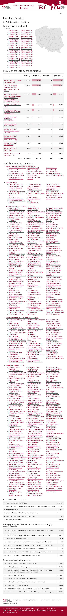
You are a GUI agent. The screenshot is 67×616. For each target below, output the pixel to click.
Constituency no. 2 (14, 32)
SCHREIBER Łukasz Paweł (53, 384)
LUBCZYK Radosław (33, 327)
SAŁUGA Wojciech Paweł (53, 234)
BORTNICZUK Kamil (14, 398)
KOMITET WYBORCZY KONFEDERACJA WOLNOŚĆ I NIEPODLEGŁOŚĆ (12, 112)
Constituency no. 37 (26, 58)
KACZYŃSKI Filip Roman (34, 374)
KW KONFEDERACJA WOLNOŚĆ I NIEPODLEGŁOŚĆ (20, 166)
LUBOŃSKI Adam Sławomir (35, 329)
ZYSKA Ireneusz (50, 492)
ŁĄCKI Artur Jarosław (33, 257)
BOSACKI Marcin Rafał (15, 223)
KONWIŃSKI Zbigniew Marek (35, 223)
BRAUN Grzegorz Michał (16, 173)
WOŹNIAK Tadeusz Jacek (53, 477)
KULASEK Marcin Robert (34, 184)
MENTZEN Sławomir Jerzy (16, 179)
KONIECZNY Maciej (14, 197)
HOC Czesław (12, 490)
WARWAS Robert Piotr (52, 446)
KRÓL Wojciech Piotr (33, 235)
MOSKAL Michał (32, 462)
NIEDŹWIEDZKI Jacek (33, 292)
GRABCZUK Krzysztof (15, 277)
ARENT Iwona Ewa (14, 380)
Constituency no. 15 (14, 56)
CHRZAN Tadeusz (14, 416)
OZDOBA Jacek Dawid (33, 475)
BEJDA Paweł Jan (13, 323)
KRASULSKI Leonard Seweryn (35, 406)
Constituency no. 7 (14, 41)
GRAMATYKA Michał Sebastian (17, 341)
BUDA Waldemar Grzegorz (16, 402)
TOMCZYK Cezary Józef (53, 277)
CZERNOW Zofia (13, 234)
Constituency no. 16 (14, 58)
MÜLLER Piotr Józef (33, 470)
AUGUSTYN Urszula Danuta (16, 212)
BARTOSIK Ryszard (14, 385)
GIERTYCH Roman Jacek (15, 265)
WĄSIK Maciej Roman (52, 453)
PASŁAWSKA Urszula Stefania (35, 349)
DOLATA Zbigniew (14, 444)
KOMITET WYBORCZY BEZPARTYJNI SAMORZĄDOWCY (10, 118)
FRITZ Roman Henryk (15, 177)
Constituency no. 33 (26, 51)
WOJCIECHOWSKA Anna (53, 303)
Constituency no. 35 (26, 54)
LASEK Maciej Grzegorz (34, 248)
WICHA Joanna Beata (52, 191)
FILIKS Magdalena (14, 241)
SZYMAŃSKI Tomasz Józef (53, 270)
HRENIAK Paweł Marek (33, 367)
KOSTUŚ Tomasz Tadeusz (34, 224)
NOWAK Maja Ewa (32, 336)
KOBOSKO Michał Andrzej (16, 360)
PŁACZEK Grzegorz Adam (34, 171)
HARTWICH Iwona (14, 290)
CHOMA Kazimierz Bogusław (17, 411)
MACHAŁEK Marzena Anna (34, 437)
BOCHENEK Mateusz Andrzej (17, 217)
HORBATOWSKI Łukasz (15, 294)
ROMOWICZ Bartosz (33, 360)
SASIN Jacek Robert (51, 380)
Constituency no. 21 (14, 67)
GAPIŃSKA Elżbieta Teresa (16, 255)
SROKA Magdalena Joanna (53, 332)
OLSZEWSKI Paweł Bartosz (35, 310)
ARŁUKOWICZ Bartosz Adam (17, 210)
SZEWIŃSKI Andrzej (51, 263)
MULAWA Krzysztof (33, 168)
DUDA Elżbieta (13, 451)
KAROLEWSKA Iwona (15, 312)
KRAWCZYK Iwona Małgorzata (36, 230)
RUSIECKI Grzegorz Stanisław (54, 228)
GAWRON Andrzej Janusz (16, 460)
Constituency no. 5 (14, 38)
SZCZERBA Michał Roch (53, 261)
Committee (7, 77)
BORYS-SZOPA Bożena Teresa (17, 400)
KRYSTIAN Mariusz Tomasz (35, 413)
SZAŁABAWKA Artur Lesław (54, 411)
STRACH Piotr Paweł (52, 334)
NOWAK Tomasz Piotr (33, 305)
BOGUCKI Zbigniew (14, 395)
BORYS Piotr (12, 221)
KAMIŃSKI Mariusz (32, 385)
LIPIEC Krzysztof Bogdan (34, 431)
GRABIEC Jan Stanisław (15, 279)
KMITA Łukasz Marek (33, 391)
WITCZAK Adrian (51, 298)
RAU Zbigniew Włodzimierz (54, 369)
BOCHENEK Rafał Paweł (16, 391)
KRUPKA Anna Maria (33, 409)
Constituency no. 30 (26, 45)
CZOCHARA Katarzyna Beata (17, 437)
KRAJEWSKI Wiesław (33, 404)
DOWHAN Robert (14, 239)
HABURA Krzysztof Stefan (16, 285)
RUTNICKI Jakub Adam (52, 230)
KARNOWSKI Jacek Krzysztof (17, 310)
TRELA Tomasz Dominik (53, 188)
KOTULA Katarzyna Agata (16, 199)
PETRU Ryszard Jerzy (33, 352)
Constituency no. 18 (14, 62)
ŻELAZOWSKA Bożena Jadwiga (55, 358)
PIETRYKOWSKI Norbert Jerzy (35, 354)
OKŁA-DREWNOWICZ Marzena (36, 309)
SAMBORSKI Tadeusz (52, 321)
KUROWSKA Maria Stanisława (35, 420)
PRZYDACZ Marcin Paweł (34, 495)
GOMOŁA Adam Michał (15, 338)
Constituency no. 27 (26, 40)
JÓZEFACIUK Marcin (14, 307)
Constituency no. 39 (26, 62)
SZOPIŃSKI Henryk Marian (53, 266)
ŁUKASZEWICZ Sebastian (34, 435)
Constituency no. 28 (26, 41)
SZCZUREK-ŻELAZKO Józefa (54, 416)
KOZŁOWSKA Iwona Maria (34, 228)
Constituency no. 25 (26, 36)
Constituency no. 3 (14, 34)
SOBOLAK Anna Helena (53, 252)
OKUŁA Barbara (31, 341)
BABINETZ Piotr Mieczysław (17, 384)
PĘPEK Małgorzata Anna (53, 210)
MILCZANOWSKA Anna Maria (35, 455)
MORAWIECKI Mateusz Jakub (35, 459)
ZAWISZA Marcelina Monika (54, 197)
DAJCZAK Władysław (14, 438)
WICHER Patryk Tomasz (53, 459)
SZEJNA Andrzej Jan (32, 202)
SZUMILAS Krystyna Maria (53, 268)
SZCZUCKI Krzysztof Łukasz (54, 415)
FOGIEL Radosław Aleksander (17, 459)
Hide (62, 610)
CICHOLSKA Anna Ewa (15, 418)
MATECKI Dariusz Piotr (33, 446)
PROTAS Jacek (50, 223)
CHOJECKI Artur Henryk (15, 409)
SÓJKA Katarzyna (51, 402)
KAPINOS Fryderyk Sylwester (35, 389)
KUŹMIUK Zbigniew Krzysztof (35, 424)
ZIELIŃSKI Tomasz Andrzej (54, 486)
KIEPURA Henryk (13, 354)
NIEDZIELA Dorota (32, 290)
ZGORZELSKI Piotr (51, 351)
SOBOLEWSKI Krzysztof (53, 396)
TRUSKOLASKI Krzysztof (53, 281)
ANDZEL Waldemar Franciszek (17, 373)
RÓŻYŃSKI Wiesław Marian (35, 362)
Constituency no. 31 (26, 47)
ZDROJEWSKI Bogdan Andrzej (54, 310)
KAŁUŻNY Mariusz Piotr (34, 384)
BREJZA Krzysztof (14, 224)
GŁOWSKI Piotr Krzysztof (16, 272)
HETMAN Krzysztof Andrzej (16, 347)
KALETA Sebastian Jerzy (34, 382)
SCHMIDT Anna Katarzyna (53, 382)
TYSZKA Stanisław (51, 168)
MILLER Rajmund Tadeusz (34, 276)
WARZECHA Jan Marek (52, 448)
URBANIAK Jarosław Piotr (53, 285)
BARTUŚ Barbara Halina (15, 387)
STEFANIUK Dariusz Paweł (53, 407)
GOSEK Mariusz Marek (15, 475)
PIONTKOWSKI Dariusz (34, 484)
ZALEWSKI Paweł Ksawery (53, 349)
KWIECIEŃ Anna (31, 426)
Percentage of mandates (57, 76)
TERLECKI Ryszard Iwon (53, 437)
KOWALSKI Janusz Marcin (34, 400)
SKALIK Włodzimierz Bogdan (35, 173)
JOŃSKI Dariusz (13, 305)
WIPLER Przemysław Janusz (54, 173)
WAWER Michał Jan (51, 170)
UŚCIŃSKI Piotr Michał (52, 442)
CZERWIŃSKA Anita (14, 435)
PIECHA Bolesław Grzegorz (35, 479)
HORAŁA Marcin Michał (15, 495)
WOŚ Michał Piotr (51, 473)
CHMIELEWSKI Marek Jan (16, 228)
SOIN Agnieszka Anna (52, 400)
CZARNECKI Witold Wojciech (17, 429)
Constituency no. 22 (26, 30)
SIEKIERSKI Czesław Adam (53, 327)
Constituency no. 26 (26, 38)
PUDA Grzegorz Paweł (52, 367)
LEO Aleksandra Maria (33, 325)
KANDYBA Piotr (13, 309)
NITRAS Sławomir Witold (34, 301)
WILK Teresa (50, 462)
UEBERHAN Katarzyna (52, 190)
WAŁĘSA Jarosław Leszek (53, 287)
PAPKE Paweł (31, 314)
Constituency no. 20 (14, 65)
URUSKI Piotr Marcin (52, 440)
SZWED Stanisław (51, 422)
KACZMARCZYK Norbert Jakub (36, 373)
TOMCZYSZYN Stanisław (53, 345)
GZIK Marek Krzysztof (15, 283)
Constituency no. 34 (26, 52)
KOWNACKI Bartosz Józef (34, 402)
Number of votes (25, 76)
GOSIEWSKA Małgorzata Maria (17, 477)
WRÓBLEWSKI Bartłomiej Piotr (55, 481)
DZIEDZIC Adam (13, 336)
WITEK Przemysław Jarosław (54, 301)
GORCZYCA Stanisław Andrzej (17, 276)
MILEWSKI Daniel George (34, 457)
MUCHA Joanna (31, 334)
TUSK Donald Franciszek (53, 283)
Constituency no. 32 (26, 49)
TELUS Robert (50, 435)
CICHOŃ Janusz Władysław (16, 232)
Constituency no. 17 (14, 60)
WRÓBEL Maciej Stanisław (53, 307)
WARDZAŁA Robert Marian (53, 288)
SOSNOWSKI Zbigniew (52, 331)
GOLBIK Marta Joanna (15, 274)
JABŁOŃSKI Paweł (32, 369)
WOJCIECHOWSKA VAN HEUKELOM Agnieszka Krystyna (52, 468)
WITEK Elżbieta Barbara (53, 464)
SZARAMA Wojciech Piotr (53, 413)
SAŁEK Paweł (50, 378)
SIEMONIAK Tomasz (52, 241)
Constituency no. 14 (14, 54)
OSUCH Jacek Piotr (32, 473)
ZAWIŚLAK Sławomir (52, 482)
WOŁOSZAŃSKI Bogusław (53, 305)
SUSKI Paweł (50, 259)
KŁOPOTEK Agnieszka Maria (17, 358)
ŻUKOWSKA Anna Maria (53, 199)
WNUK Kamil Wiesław (52, 347)
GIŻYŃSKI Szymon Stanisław (17, 466)
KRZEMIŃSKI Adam (32, 239)
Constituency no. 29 (26, 43)
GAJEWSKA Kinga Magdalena (17, 254)
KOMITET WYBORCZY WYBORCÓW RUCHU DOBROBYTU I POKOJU (10, 138)
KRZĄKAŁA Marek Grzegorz (35, 237)
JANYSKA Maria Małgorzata (16, 298)
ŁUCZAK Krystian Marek (34, 263)
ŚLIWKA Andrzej (50, 429)
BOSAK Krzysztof (13, 171)
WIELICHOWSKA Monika (53, 292)
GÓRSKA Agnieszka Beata (16, 479)
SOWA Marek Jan (51, 254)
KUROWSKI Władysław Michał (35, 422)
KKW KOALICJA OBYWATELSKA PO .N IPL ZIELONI (20, 206)
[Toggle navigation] (60, 12)
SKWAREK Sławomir (52, 393)
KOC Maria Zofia (32, 393)
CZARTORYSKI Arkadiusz (16, 433)
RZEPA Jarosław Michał (52, 320)
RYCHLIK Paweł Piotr (52, 374)
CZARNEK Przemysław (15, 431)
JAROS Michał (12, 299)
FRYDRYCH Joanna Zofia (16, 243)
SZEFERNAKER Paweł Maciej (54, 418)
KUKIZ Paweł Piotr (32, 418)
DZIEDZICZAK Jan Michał (16, 455)
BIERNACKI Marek (14, 325)
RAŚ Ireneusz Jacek (32, 358)
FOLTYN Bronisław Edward (16, 175)
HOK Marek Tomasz (14, 292)
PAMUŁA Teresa (32, 477)
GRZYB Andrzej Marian (15, 343)
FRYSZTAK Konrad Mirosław (17, 245)
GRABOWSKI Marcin (14, 481)
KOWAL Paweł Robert (33, 226)
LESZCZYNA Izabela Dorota (35, 254)
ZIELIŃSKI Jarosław (51, 484)
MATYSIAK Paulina (32, 188)
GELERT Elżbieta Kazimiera (16, 261)
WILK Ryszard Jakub (51, 171)
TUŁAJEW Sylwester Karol (53, 438)
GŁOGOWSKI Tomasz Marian (17, 270)
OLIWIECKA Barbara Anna (34, 343)
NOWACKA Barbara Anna (34, 303)
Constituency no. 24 (26, 34)
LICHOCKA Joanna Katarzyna (35, 429)
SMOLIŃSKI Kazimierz (52, 395)
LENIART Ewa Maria (33, 427)
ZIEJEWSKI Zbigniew (52, 352)
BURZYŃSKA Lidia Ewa (15, 404)
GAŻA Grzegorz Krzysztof (16, 462)
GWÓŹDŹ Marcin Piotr (15, 488)
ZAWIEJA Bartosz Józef (52, 309)
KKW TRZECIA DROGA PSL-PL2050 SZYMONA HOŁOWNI (22, 318)
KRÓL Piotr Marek (32, 407)
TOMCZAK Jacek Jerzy (52, 341)
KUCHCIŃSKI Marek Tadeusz (35, 416)
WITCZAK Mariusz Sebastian (54, 299)
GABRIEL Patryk (13, 246)
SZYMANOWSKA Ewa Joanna (54, 338)
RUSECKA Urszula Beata (53, 373)
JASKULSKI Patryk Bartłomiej (17, 301)
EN (60, 2)
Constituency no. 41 (26, 65)
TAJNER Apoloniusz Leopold (54, 276)
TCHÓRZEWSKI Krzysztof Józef (55, 433)
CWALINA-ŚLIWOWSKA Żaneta (17, 332)
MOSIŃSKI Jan (31, 460)
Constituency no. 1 (14, 30)
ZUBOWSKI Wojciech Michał (54, 490)
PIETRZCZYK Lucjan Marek (54, 213)
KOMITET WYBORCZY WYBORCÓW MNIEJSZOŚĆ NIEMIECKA (11, 131)
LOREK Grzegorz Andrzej (34, 433)
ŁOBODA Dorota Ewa (33, 261)
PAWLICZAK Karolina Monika (54, 208)
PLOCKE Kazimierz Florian (53, 215)
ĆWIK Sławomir (13, 334)
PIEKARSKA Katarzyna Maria (54, 212)
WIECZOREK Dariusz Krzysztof (55, 193)
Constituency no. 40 (26, 63)
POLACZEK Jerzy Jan (33, 490)
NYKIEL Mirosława (32, 307)
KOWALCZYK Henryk (33, 398)
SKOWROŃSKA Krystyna (53, 246)
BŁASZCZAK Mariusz (14, 389)
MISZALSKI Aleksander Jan (34, 277)
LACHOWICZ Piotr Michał (34, 245)
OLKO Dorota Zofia (33, 191)
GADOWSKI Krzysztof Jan (16, 248)
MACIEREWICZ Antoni (33, 438)
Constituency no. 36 (26, 56)
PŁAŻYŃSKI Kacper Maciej (34, 486)
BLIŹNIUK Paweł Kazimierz (16, 215)
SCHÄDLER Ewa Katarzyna (53, 325)
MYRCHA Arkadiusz (32, 285)
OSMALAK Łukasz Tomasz (34, 347)
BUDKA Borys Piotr (14, 226)
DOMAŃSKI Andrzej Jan (15, 237)
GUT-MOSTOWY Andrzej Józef (17, 484)
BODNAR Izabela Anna (15, 327)
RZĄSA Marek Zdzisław (52, 232)
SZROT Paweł (50, 420)
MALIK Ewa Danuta (32, 442)
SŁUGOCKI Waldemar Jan (53, 248)
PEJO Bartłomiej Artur (33, 170)
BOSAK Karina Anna (14, 170)
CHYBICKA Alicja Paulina (15, 230)
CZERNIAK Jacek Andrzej (16, 186)
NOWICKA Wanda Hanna (34, 190)
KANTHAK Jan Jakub (33, 387)
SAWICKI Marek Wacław (53, 323)
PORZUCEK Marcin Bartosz (35, 493)
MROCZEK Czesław (32, 279)
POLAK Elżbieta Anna (52, 217)
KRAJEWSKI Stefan (32, 323)
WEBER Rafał (50, 455)
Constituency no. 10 (14, 47)
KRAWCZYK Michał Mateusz (35, 232)
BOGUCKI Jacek (13, 393)
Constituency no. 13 (14, 52)
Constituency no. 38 (26, 60)
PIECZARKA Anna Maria (34, 482)
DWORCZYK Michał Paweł (16, 453)
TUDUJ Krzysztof (32, 175)
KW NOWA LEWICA (11, 182)
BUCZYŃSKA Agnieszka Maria (17, 329)
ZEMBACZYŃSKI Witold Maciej (55, 312)
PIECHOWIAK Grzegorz (33, 481)
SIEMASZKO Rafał (51, 239)
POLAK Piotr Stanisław (33, 492)
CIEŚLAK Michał (13, 424)
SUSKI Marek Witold (52, 409)
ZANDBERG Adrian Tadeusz (54, 195)
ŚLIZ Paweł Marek (51, 340)
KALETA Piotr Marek (33, 380)
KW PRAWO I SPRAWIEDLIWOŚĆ (15, 365)
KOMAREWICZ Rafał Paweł (16, 362)
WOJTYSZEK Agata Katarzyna (54, 471)
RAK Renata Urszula (52, 224)
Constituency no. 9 (14, 45)
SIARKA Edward (50, 391)
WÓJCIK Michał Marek (52, 479)
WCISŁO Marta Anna (52, 290)
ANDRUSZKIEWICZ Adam (16, 371)
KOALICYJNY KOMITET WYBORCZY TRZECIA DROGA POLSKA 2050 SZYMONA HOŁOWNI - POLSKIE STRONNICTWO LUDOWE (12, 97)
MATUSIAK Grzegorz (33, 449)
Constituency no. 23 (26, 32)
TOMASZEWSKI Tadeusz (53, 186)
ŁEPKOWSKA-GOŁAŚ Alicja (34, 259)
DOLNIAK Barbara (14, 235)
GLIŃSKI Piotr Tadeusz (15, 468)
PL (64, 2)
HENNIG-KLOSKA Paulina (16, 345)
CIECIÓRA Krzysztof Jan (15, 420)
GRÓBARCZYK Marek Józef (16, 482)
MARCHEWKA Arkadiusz (34, 265)
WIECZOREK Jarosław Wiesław (55, 460)
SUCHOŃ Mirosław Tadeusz (54, 336)
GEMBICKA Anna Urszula (16, 464)
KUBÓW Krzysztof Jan (33, 415)
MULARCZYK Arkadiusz (34, 468)
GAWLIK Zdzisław (14, 259)
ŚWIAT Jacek (49, 431)
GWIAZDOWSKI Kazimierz (16, 486)
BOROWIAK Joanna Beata (16, 396)
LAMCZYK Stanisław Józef (34, 246)
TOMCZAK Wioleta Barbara (54, 343)
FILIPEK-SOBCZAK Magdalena (17, 457)
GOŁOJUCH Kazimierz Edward (17, 471)
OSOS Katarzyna (32, 312)
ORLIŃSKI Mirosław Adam (34, 345)
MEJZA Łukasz (31, 453)
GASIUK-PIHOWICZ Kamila (16, 257)
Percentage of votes (35, 76)
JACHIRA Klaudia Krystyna (16, 296)
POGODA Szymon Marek (34, 488)
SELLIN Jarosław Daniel (53, 385)
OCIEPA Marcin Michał (33, 471)
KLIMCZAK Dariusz (14, 356)
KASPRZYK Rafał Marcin (15, 352)
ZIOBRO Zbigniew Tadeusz (54, 488)
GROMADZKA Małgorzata (16, 281)
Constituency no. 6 (14, 40)
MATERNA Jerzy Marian (34, 448)
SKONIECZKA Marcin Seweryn (54, 329)
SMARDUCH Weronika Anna (54, 250)
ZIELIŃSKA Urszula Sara (53, 314)
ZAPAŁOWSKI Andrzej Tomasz (55, 175)
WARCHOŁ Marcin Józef (53, 444)
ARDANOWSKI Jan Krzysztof (17, 378)
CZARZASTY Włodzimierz (16, 184)
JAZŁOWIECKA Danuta (15, 303)
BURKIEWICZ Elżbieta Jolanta (17, 331)
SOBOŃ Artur (50, 398)
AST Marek (12, 382)
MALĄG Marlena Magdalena (35, 440)
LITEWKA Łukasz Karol (33, 186)
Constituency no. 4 (14, 36)
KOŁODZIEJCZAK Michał (34, 221)
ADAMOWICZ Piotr (14, 208)
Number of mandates (46, 76)
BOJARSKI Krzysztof (14, 219)
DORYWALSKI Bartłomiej (16, 446)
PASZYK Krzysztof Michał (34, 351)
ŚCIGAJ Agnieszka (51, 427)
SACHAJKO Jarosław (52, 376)
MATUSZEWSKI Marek (33, 451)
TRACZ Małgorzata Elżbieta (54, 279)
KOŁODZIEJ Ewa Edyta (33, 215)
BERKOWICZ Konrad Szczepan (17, 168)
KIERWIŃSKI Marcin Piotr (16, 314)
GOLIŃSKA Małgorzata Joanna (17, 470)
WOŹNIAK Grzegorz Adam (53, 475)
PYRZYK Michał (31, 356)
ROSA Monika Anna (51, 226)
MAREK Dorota (31, 270)
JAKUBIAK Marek (32, 371)
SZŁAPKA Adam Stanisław (53, 265)
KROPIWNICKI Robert (33, 234)
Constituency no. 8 (14, 43)
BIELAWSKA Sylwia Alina (15, 213)
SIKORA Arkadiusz (32, 197)
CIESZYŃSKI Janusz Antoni (16, 422)
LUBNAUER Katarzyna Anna (35, 255)
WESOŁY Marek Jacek (52, 457)
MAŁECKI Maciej (32, 444)
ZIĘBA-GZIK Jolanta (51, 354)
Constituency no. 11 (14, 49)
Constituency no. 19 (14, 63)
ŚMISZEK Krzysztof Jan (52, 184)
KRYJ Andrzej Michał (33, 411)
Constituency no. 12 (14, 51)
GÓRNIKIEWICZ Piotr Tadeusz (17, 340)
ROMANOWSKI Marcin (52, 371)
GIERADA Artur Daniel (15, 263)
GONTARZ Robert (14, 473)
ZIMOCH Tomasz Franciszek (54, 356)
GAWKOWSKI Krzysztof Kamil (17, 191)
